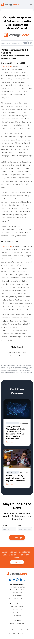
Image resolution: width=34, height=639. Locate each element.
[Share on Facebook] (27, 43)
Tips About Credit (17, 595)
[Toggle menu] (31, 4)
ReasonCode (17, 615)
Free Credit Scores (17, 606)
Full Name (5, 525)
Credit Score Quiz (17, 609)
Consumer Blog (17, 612)
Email (19, 525)
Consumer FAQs (17, 592)
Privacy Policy (12, 634)
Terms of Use (21, 634)
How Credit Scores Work (17, 587)
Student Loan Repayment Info (17, 598)
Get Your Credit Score (17, 623)
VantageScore (6, 66)
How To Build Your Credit (17, 590)
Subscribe (15, 537)
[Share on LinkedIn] (24, 43)
